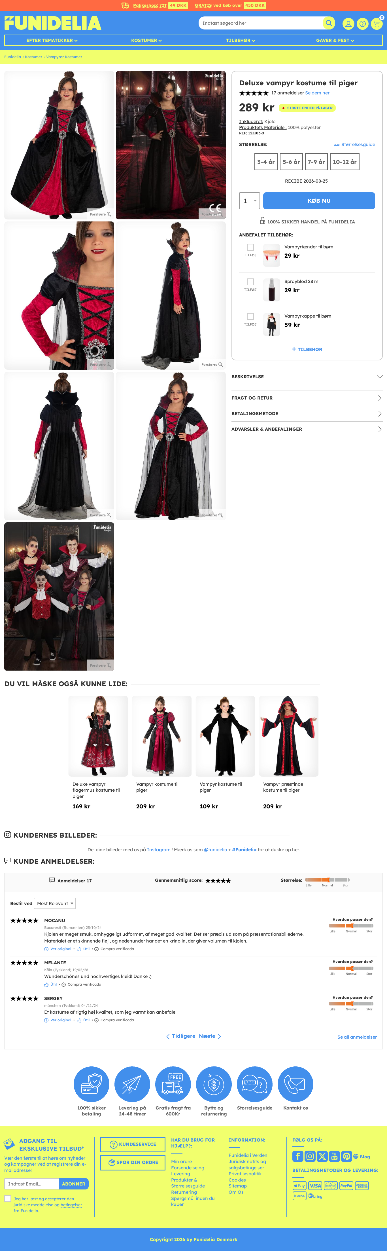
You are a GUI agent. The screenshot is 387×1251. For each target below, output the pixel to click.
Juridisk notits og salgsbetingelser (247, 1164)
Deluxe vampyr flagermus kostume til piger (96, 790)
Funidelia (12, 56)
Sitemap (238, 1186)
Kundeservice (137, 1144)
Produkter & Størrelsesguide (188, 1183)
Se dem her (317, 93)
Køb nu (319, 200)
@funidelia (215, 849)
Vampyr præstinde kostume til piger (283, 787)
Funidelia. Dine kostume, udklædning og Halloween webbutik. (52, 23)
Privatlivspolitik (245, 1173)
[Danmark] (297, 1157)
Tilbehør (238, 40)
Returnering (184, 1192)
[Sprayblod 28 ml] (271, 289)
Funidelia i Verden (248, 1155)
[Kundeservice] (363, 24)
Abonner (73, 1184)
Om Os (236, 1192)
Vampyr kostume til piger (157, 787)
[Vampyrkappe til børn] (271, 324)
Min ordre (181, 1161)
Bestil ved (21, 903)
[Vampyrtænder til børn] (271, 255)
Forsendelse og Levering (187, 1171)
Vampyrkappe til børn (307, 316)
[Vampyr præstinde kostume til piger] (288, 736)
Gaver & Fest (332, 40)
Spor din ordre (136, 1162)
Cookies (237, 1180)
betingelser (71, 1204)
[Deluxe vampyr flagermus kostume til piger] (98, 736)
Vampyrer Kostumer (64, 56)
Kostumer (144, 40)
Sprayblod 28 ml (302, 281)
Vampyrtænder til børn (308, 247)
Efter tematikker (49, 40)
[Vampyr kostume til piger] (162, 736)
